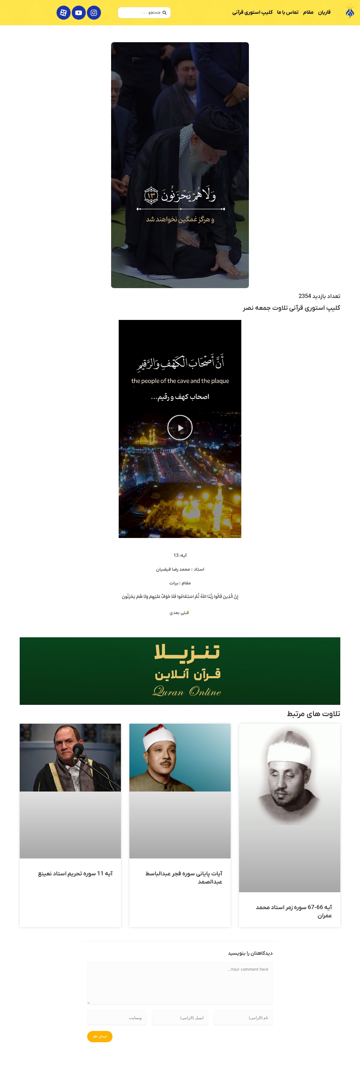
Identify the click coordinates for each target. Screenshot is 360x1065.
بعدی (175, 613)
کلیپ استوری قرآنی (252, 12)
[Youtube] (79, 13)
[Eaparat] (64, 13)
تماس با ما (288, 12)
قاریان (324, 12)
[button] (180, 429)
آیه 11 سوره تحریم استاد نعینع (75, 874)
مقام (308, 12)
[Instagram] (94, 13)
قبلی (185, 613)
